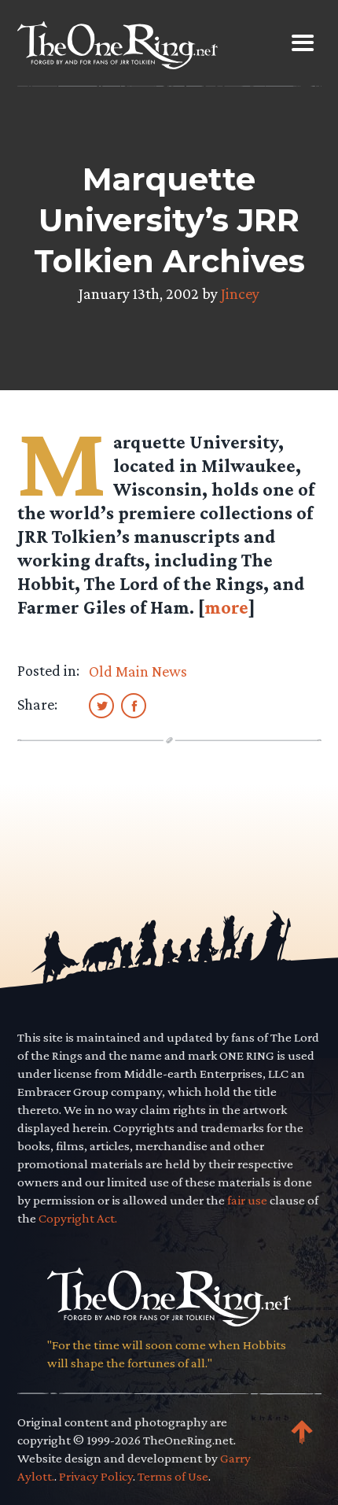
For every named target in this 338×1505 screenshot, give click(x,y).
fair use (247, 1200)
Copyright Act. (78, 1218)
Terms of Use (173, 1476)
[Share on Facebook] (133, 705)
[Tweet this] (101, 705)
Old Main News (138, 671)
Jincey (240, 293)
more (226, 607)
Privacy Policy (96, 1476)
